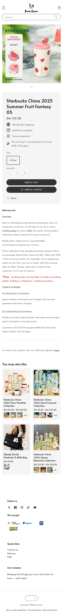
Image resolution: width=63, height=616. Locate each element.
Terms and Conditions (16, 610)
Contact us (12, 549)
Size (8, 152)
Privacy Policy (34, 610)
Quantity (11, 168)
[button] (3, 8)
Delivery (11, 553)
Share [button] (13, 198)
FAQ (9, 557)
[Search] (56, 17)
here (57, 350)
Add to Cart (31, 182)
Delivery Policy (50, 610)
